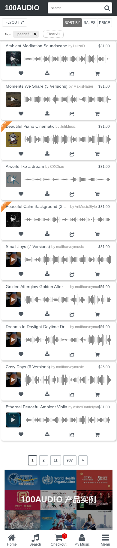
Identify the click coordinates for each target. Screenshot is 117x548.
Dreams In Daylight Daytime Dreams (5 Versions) (52, 326)
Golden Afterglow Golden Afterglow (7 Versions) (51, 286)
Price (104, 23)
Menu (105, 544)
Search (35, 544)
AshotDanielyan (86, 407)
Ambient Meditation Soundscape (36, 45)
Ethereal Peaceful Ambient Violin (36, 406)
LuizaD (79, 46)
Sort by (72, 23)
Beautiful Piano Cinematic (30, 126)
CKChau (57, 167)
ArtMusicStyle (86, 207)
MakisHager (83, 86)
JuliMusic (68, 126)
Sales (89, 23)
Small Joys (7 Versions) (28, 246)
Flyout (12, 22)
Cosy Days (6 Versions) (28, 366)
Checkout (58, 540)
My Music (82, 544)
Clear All (53, 34)
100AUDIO (22, 8)
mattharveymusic (70, 247)
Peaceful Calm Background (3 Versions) (43, 206)
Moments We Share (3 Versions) (37, 86)
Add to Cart (97, 78)
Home (12, 544)
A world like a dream (25, 166)
